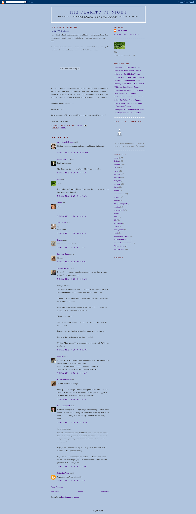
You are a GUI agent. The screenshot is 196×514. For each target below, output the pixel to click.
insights (117, 177)
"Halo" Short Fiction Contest (125, 93)
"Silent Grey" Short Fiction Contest (127, 100)
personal (63, 128)
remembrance (119, 193)
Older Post (105, 491)
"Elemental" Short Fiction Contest (127, 67)
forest (116, 187)
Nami (116, 233)
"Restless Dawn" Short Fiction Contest (128, 90)
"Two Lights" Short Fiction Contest (127, 112)
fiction (116, 161)
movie (116, 213)
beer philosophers (121, 203)
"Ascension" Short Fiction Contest (127, 80)
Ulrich (116, 226)
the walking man (63, 268)
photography (119, 229)
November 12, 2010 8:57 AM (72, 196)
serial (116, 167)
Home (80, 491)
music (116, 216)
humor (116, 200)
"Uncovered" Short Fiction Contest (127, 70)
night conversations (121, 236)
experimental (119, 210)
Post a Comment (57, 487)
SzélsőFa (60, 356)
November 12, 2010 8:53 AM (72, 172)
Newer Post (55, 491)
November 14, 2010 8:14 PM (72, 399)
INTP (116, 220)
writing (116, 197)
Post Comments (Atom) (70, 497)
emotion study (119, 249)
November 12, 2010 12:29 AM (72, 152)
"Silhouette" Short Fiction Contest (127, 74)
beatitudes (118, 223)
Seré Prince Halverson (65, 142)
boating (117, 206)
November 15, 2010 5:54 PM (72, 480)
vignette (117, 164)
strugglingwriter (63, 159)
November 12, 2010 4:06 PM (72, 233)
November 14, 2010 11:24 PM (72, 422)
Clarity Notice (119, 246)
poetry (116, 157)
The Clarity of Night (98, 12)
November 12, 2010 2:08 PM (72, 216)
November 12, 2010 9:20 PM (72, 261)
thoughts (117, 180)
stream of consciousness (123, 242)
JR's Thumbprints (64, 405)
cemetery (117, 184)
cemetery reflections (121, 239)
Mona (59, 202)
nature (116, 190)
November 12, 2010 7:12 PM (72, 247)
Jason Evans (123, 30)
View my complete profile (126, 34)
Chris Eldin (61, 222)
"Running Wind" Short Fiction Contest (129, 83)
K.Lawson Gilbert (64, 379)
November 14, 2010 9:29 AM (72, 373)
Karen (59, 240)
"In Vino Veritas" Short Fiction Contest (129, 77)
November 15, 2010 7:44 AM (72, 466)
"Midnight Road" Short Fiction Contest (129, 109)
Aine (59, 179)
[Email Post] (85, 125)
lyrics (116, 171)
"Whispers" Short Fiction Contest (126, 87)
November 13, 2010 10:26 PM (72, 349)
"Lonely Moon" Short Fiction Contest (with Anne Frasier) (128, 104)
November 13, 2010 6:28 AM (72, 279)
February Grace (63, 254)
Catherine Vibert (63, 473)
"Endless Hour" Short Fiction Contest (128, 96)
